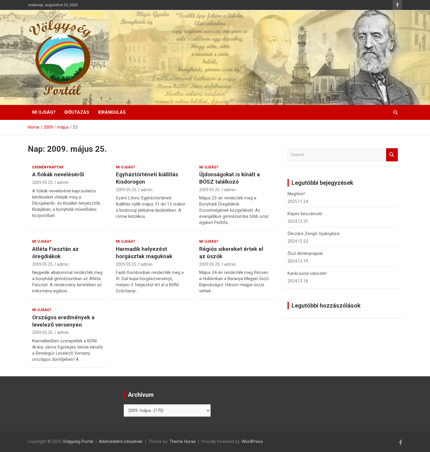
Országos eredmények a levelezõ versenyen (63, 321)
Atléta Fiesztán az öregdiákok (55, 253)
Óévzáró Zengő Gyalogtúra (313, 233)
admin (63, 182)
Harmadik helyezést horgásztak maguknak (144, 253)
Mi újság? (44, 112)
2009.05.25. (43, 182)
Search (392, 154)
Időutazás (76, 112)
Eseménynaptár (47, 167)
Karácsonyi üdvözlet (307, 273)
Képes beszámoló (305, 213)
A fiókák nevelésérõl (58, 174)
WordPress (252, 441)
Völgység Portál (78, 441)
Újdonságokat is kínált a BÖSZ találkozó (229, 178)
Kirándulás (112, 112)
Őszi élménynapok (305, 253)
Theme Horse (182, 441)
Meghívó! (296, 193)
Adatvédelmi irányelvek (120, 441)
